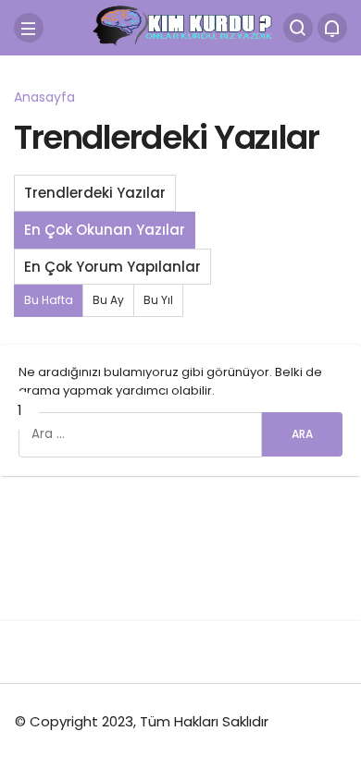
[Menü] (29, 28)
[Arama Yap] (298, 28)
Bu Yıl (158, 300)
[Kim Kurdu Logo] (180, 26)
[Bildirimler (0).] (332, 28)
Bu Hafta (48, 300)
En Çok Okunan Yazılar (104, 229)
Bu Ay (108, 300)
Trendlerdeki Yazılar (95, 192)
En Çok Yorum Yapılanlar (112, 266)
